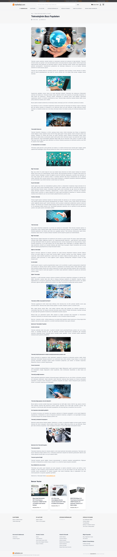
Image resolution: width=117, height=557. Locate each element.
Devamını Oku (36, 507)
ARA (78, 4)
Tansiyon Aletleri (86, 521)
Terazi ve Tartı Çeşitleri (40, 521)
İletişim (37, 536)
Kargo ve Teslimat (39, 543)
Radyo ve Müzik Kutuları (17, 519)
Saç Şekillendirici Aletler (87, 519)
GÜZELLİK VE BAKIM (65, 8)
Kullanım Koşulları (62, 540)
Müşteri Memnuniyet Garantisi (65, 547)
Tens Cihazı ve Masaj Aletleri (88, 526)
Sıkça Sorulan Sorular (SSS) (41, 540)
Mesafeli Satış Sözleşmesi (64, 541)
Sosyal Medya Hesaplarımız (88, 545)
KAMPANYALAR (24, 8)
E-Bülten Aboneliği (86, 543)
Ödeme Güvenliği (62, 545)
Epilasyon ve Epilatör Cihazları (89, 524)
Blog (32, 13)
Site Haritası (85, 538)
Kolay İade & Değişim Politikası (42, 541)
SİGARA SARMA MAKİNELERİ (91, 8)
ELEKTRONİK (32, 8)
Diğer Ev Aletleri (39, 519)
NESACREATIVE (93, 553)
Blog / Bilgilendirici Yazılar (88, 536)
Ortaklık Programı (16, 538)
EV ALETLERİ (41, 8)
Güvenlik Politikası (63, 538)
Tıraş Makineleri (86, 522)
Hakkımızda (15, 536)
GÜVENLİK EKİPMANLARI (53, 8)
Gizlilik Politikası (62, 536)
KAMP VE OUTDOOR (77, 8)
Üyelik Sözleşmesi (63, 543)
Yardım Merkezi (39, 538)
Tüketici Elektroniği (16, 521)
